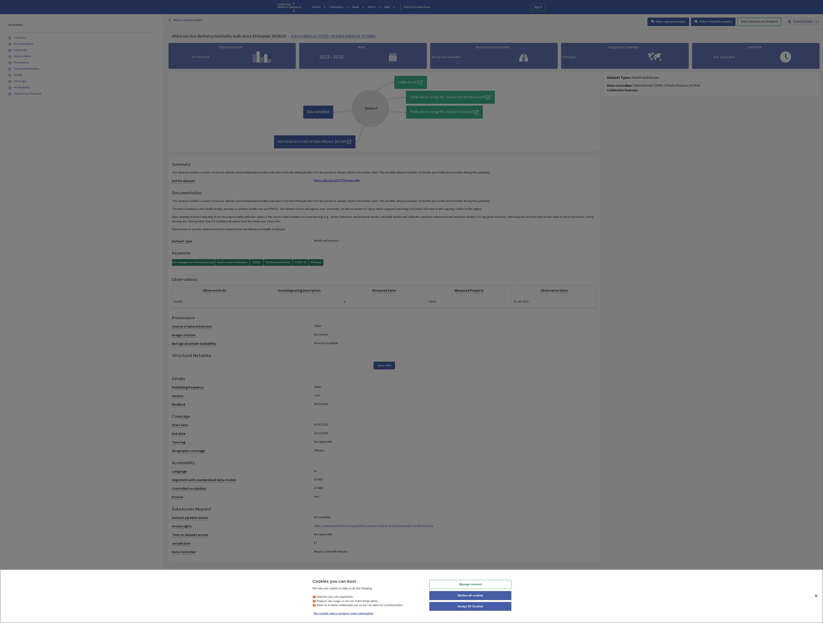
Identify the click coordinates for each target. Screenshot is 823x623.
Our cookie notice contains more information (343, 613)
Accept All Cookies (470, 606)
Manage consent (470, 584)
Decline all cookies (470, 595)
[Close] (816, 595)
